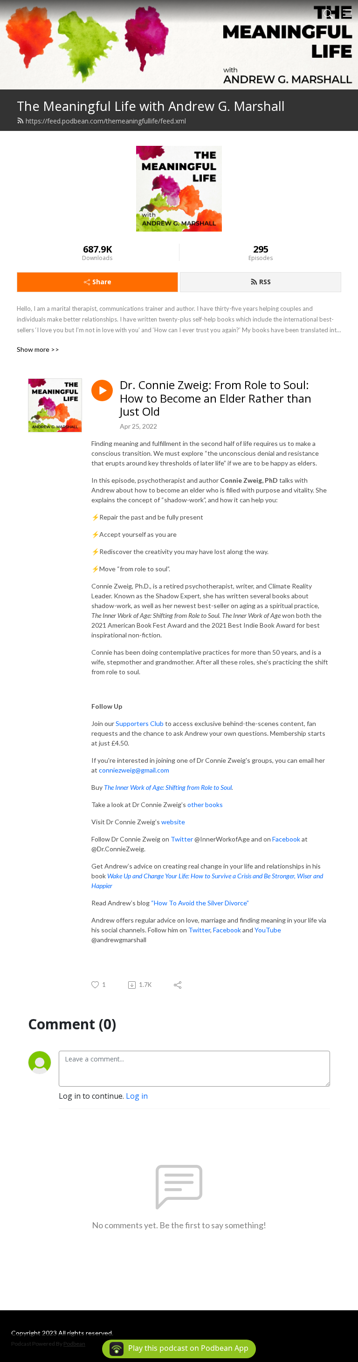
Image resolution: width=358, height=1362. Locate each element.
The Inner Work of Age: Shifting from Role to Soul (168, 787)
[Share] (178, 985)
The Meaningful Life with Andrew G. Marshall (151, 106)
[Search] (328, 13)
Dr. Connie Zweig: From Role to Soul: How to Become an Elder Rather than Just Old (215, 398)
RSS (265, 281)
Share (101, 281)
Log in (137, 1096)
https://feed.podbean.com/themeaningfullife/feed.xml (106, 120)
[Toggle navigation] (347, 13)
